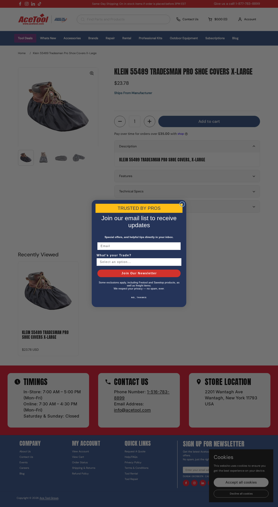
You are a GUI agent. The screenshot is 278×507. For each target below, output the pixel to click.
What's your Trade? (114, 255)
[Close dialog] (182, 204)
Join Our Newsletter (139, 273)
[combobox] (138, 262)
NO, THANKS (139, 297)
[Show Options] (178, 262)
